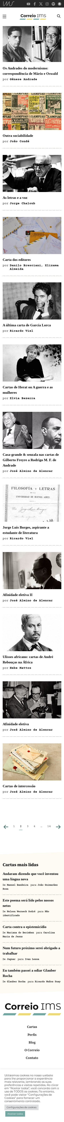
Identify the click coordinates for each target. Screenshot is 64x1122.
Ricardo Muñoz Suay (47, 981)
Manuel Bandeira (17, 885)
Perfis (32, 1034)
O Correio (32, 1050)
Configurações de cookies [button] (21, 1107)
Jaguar (11, 959)
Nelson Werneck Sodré (21, 911)
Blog (32, 1042)
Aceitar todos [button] (15, 1113)
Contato (32, 1057)
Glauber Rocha (16, 981)
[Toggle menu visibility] (4, 16)
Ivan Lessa (32, 959)
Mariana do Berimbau (20, 932)
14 (49, 826)
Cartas (32, 1026)
